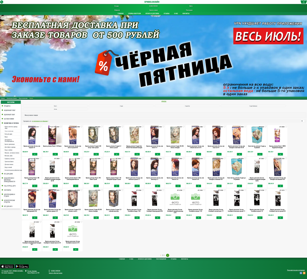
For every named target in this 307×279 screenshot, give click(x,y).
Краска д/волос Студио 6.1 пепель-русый (113, 146)
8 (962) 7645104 (153, 6)
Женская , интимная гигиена (12, 153)
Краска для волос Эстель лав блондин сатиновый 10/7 (216, 178)
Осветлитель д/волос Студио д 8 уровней (257, 146)
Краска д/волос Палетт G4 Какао (52, 146)
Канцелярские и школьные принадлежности (9, 179)
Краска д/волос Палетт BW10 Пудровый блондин (277, 146)
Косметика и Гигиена (12, 98)
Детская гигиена (9, 164)
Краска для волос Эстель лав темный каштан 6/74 (195, 146)
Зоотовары (7, 190)
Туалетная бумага (9, 161)
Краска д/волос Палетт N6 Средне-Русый (31, 178)
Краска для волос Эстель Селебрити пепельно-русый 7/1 (236, 210)
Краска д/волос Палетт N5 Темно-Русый (93, 178)
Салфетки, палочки (9, 159)
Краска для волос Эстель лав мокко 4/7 (154, 146)
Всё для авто (8, 206)
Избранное (117, 10)
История (116, 6)
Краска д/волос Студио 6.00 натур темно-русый (93, 146)
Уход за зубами (8, 150)
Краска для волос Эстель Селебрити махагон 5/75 (73, 242)
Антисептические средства (9, 201)
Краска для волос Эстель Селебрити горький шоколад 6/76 (175, 211)
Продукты (7, 106)
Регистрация (189, 10)
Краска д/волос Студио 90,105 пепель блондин (175, 146)
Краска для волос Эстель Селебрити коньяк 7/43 (195, 210)
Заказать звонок (153, 10)
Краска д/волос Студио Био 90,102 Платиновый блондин (134, 146)
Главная (121, 13)
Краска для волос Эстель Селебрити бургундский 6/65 (155, 210)
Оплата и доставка (152, 13)
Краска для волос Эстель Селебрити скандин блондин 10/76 (52, 179)
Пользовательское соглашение (296, 270)
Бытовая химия (9, 119)
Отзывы (166, 13)
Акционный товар (9, 110)
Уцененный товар (9, 115)
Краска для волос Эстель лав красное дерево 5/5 (52, 210)
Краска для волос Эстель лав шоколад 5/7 (154, 178)
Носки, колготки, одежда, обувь (11, 127)
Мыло (6, 137)
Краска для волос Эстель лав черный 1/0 (32, 146)
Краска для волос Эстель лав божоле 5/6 (175, 178)
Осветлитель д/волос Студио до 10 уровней (236, 178)
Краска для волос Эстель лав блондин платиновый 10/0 (277, 178)
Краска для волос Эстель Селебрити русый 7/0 (257, 210)
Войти (191, 6)
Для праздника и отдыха (9, 195)
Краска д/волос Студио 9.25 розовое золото (73, 210)
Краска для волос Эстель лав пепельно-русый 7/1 (134, 178)
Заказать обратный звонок (55, 273)
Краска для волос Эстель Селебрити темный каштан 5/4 (52, 242)
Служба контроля (134, 13)
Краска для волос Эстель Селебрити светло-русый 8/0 (277, 210)
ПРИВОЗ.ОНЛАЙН (151, 2)
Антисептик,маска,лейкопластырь (13, 170)
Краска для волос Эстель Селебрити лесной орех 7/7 (216, 210)
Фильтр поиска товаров (31, 115)
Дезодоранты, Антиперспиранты (9, 140)
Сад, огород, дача (10, 186)
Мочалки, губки (8, 156)
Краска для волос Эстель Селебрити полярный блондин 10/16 (257, 179)
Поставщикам (161, 259)
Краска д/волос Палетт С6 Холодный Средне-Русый (113, 178)
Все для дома (8, 174)
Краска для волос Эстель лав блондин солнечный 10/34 (236, 146)
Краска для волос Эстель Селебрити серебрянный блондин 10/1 (32, 242)
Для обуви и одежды (10, 147)
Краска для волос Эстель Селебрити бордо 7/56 (134, 210)
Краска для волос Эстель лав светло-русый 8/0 (73, 146)
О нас (176, 13)
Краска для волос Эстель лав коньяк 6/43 (195, 178)
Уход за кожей (8, 167)
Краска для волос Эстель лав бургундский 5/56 (32, 210)
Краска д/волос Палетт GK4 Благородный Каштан (73, 178)
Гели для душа (8, 134)
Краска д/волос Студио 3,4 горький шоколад (113, 210)
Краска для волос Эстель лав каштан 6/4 (216, 146)
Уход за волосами (23, 98)
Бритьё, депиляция (10, 144)
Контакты (186, 13)
